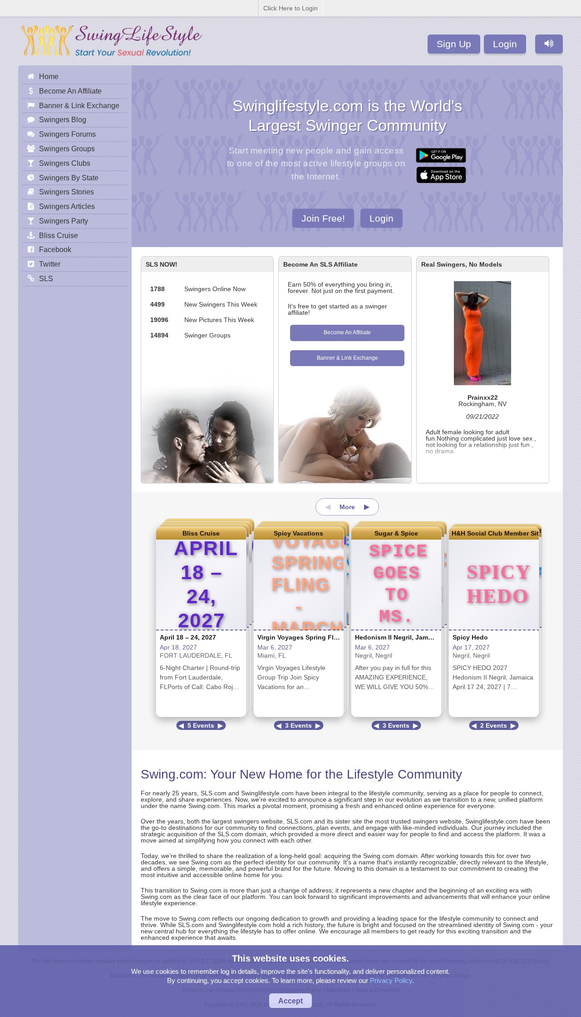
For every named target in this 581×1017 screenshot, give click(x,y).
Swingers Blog (62, 119)
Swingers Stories (66, 192)
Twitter (49, 264)
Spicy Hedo (470, 637)
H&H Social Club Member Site (494, 533)
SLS (46, 278)
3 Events (298, 725)
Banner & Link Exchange (347, 358)
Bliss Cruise (201, 533)
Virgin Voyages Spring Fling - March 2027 (321, 637)
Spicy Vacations (298, 533)
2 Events (493, 725)
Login (505, 44)
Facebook (55, 249)
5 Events (200, 725)
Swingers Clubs (64, 163)
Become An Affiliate (347, 332)
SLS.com (213, 793)
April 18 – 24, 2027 (188, 637)
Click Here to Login (290, 8)
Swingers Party (63, 221)
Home (49, 76)
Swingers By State (68, 178)
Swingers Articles (67, 206)
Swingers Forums (67, 134)
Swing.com (172, 774)
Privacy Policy (391, 980)
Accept (290, 1001)
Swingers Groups (67, 148)
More (347, 507)
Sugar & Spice (396, 533)
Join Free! (323, 218)
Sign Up (454, 44)
